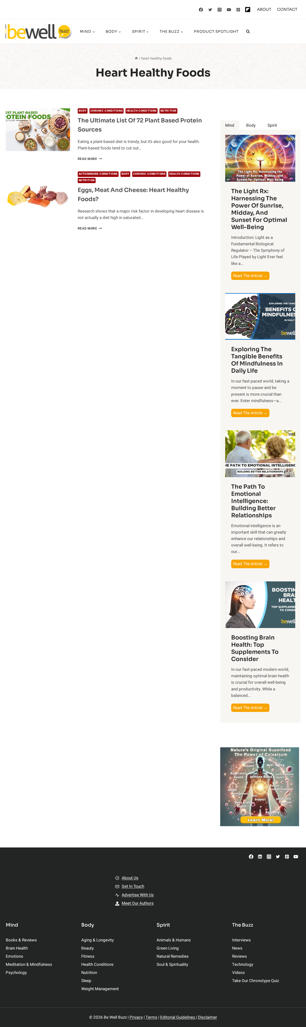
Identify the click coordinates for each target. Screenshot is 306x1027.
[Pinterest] (238, 9)
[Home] (136, 58)
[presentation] (38, 129)
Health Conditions (141, 111)
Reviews (239, 956)
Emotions (14, 956)
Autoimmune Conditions (98, 174)
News (237, 948)
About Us (130, 878)
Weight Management (100, 989)
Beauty (87, 948)
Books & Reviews (21, 940)
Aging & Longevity (97, 940)
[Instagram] (220, 9)
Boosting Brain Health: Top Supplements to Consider (255, 648)
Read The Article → (251, 276)
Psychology (16, 973)
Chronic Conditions (106, 111)
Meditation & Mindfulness (29, 964)
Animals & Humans (174, 940)
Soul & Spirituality (172, 964)
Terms (151, 1017)
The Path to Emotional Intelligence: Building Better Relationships (253, 501)
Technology (242, 964)
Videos (238, 973)
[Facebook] (201, 9)
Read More (90, 159)
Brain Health (17, 948)
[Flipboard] (248, 9)
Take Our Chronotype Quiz (255, 981)
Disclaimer (207, 1017)
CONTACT (287, 9)
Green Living (168, 948)
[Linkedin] (260, 856)
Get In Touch (133, 886)
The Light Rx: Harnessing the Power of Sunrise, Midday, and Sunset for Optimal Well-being (259, 209)
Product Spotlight (216, 31)
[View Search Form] (248, 31)
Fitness (87, 956)
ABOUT (264, 9)
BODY (83, 111)
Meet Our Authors (138, 903)
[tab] (229, 125)
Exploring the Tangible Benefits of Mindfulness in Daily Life (257, 360)
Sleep (86, 981)
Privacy (136, 1017)
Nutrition (168, 111)
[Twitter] (210, 9)
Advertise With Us (138, 895)
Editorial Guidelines (178, 1017)
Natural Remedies (173, 956)
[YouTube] (229, 9)
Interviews (241, 940)
